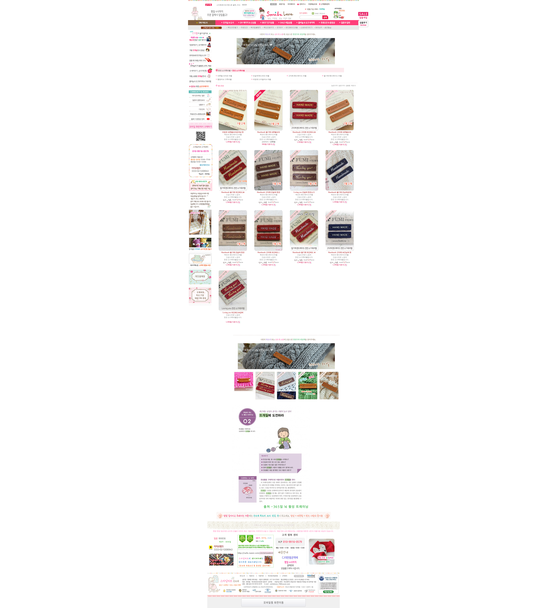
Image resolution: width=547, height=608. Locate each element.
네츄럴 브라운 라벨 (225, 76)
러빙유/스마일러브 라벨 (262, 79)
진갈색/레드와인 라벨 (261, 76)
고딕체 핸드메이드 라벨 (297, 76)
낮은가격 (341, 85)
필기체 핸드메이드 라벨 (333, 76)
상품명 (348, 85)
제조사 (353, 85)
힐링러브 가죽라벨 (225, 79)
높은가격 (334, 85)
